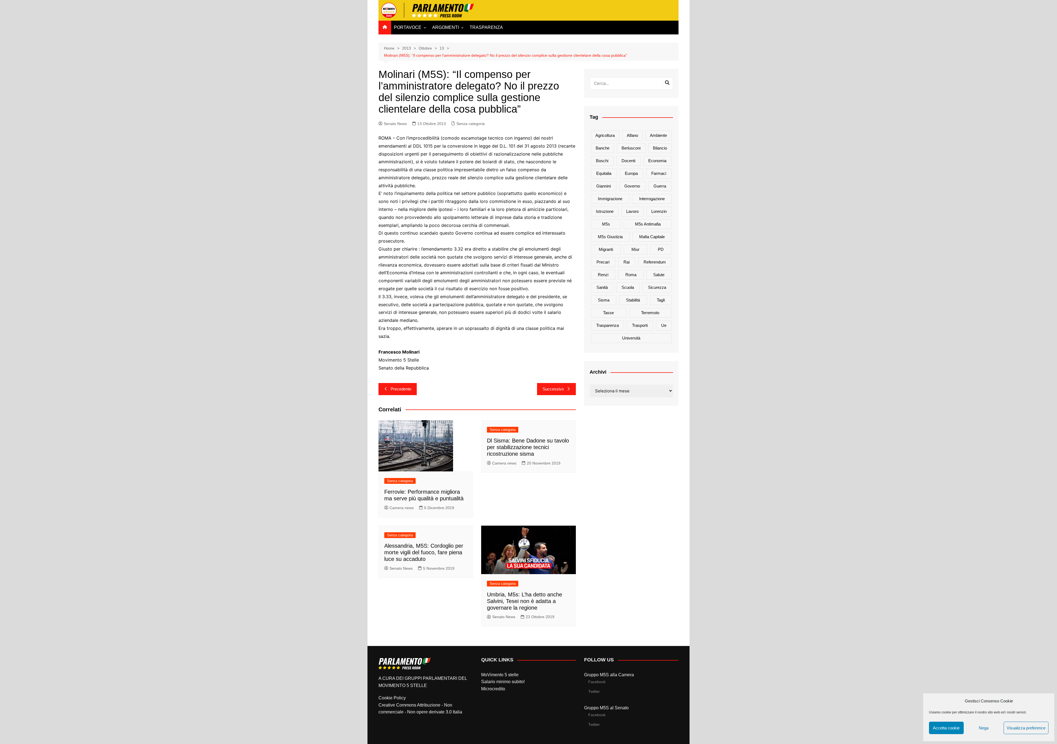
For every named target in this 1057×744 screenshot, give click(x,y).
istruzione (605, 211)
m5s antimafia (648, 224)
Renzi (603, 274)
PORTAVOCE (407, 27)
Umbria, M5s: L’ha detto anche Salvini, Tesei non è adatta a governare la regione (524, 601)
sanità (602, 287)
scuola (628, 287)
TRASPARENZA (486, 27)
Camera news (401, 508)
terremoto (650, 312)
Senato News (395, 123)
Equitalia (603, 173)
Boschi (602, 160)
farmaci (658, 173)
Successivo (553, 389)
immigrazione (610, 198)
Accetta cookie (946, 728)
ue (663, 325)
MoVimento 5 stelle (500, 674)
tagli (661, 300)
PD (661, 249)
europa (631, 173)
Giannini (603, 186)
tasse (608, 312)
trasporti (640, 325)
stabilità (633, 300)
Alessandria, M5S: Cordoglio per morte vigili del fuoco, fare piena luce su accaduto (423, 552)
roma (630, 274)
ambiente (658, 135)
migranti (606, 249)
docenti (628, 160)
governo (632, 186)
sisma (603, 300)
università (631, 338)
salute (658, 274)
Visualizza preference (1026, 728)
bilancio (660, 148)
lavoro (632, 211)
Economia (657, 160)
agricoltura (605, 135)
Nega (983, 728)
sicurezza (657, 287)
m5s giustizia (610, 236)
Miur (635, 249)
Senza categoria (470, 123)
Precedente (401, 389)
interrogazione (652, 198)
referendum (655, 262)
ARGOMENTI (445, 27)
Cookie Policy (392, 698)
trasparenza (607, 325)
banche (602, 148)
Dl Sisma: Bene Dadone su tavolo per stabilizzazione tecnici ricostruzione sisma (528, 447)
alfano (632, 135)
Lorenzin (659, 211)
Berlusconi (631, 148)
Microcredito (493, 688)
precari (602, 262)
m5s (606, 224)
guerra (659, 186)
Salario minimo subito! (503, 681)
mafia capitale (652, 236)
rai (626, 262)
